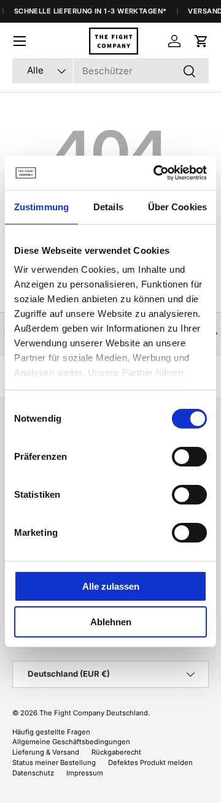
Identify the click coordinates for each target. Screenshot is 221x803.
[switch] (189, 456)
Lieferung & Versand (45, 752)
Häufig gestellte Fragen (51, 732)
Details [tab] (108, 207)
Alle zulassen (110, 586)
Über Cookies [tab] (177, 207)
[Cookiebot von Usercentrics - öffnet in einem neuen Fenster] (156, 173)
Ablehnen (110, 622)
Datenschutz (33, 773)
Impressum (84, 773)
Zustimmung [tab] (41, 207)
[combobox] (110, 70)
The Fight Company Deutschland (93, 713)
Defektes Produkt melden (150, 762)
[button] (201, 41)
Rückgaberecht (116, 752)
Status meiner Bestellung (54, 762)
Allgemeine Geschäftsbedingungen (71, 741)
